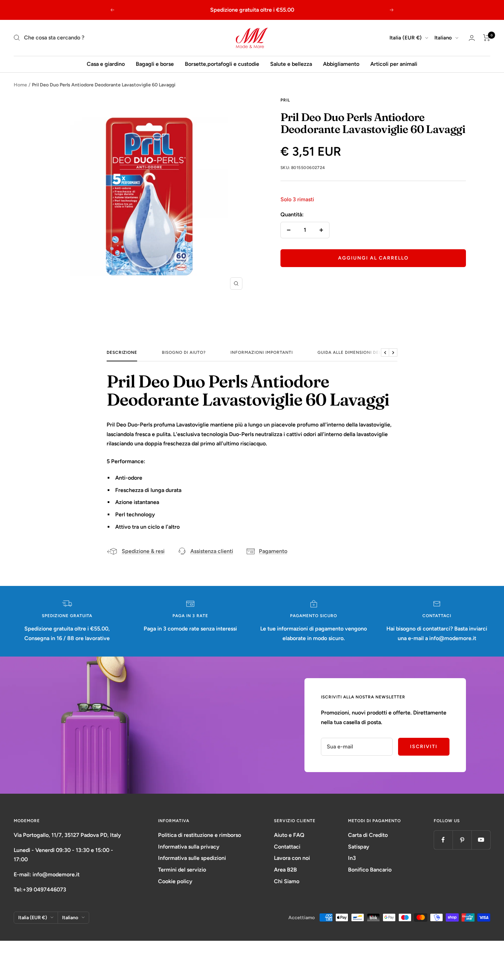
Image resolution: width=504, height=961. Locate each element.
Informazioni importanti (261, 352)
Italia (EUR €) (405, 38)
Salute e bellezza (291, 64)
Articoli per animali (393, 64)
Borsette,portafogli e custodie (222, 64)
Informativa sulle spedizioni (192, 858)
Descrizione (122, 352)
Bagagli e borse (155, 64)
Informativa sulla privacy (188, 846)
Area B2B (285, 869)
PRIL (285, 100)
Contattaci (287, 846)
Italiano (443, 38)
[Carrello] (486, 37)
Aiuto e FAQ (289, 835)
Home (20, 85)
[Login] (472, 38)
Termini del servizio (182, 869)
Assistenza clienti (211, 551)
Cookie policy (175, 881)
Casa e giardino (106, 64)
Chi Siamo (286, 881)
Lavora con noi (292, 858)
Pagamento (273, 551)
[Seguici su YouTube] (480, 839)
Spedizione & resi (143, 551)
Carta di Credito (368, 835)
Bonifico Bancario (370, 869)
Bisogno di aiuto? (184, 352)
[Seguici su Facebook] (443, 839)
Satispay (358, 846)
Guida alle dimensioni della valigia (361, 352)
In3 (352, 858)
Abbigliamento (341, 64)
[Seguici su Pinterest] (462, 839)
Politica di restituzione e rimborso (199, 835)
